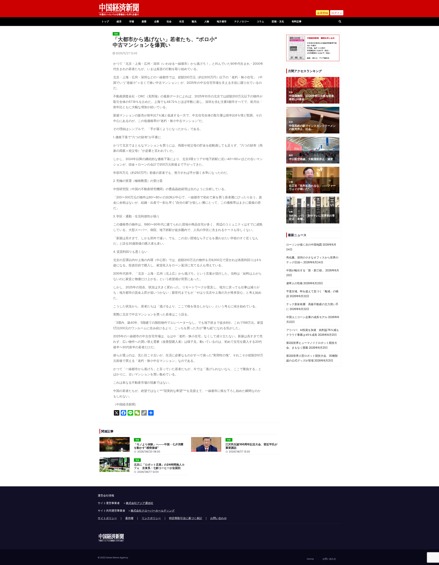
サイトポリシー (107, 518)
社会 (169, 21)
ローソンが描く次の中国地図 (304, 245)
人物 (206, 21)
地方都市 (222, 21)
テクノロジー (241, 21)
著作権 (129, 518)
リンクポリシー (151, 518)
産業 (144, 21)
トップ (105, 21)
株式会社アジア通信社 (139, 503)
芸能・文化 (278, 21)
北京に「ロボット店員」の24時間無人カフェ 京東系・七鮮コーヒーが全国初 (159, 466)
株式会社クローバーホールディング (153, 511)
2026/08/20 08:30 (148, 451)
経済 (119, 21)
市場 (131, 21)
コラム (260, 21)
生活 (181, 21)
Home (310, 559)
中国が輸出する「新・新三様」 (305, 270)
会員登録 (322, 13)
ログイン (336, 13)
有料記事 (297, 21)
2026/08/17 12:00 (148, 472)
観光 (194, 21)
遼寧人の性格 (294, 283)
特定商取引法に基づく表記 (185, 518)
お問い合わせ (218, 518)
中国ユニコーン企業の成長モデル (306, 317)
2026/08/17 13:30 (239, 451)
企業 (156, 21)
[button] (340, 21)
